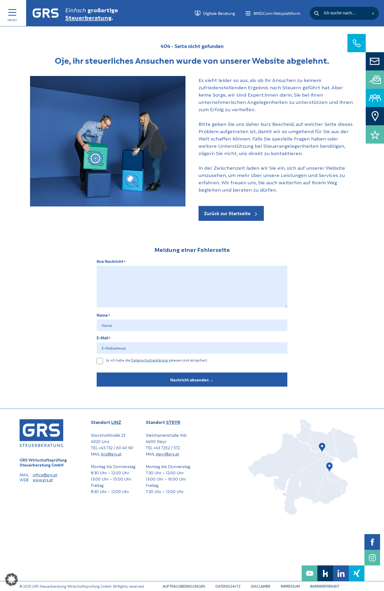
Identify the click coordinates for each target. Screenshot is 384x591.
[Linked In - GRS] (341, 573)
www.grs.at (43, 479)
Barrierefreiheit (324, 586)
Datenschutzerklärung (149, 360)
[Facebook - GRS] (372, 542)
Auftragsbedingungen (184, 586)
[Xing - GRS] (356, 573)
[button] (11, 579)
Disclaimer (260, 586)
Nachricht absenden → (192, 379)
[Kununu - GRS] (325, 573)
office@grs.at (45, 474)
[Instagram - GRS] (372, 557)
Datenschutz (228, 586)
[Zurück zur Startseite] (46, 13)
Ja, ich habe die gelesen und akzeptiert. (157, 360)
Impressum (290, 586)
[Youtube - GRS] (309, 573)
